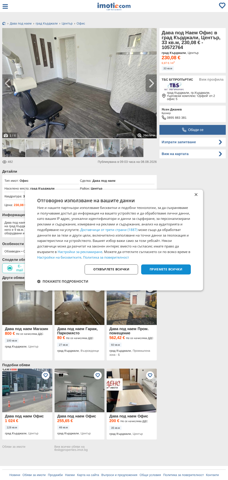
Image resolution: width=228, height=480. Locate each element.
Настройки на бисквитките (59, 257)
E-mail (19, 268)
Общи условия (150, 474)
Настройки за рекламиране (80, 251)
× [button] (195, 194)
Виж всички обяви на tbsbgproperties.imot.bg (71, 448)
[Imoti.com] (4, 24)
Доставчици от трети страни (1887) (108, 229)
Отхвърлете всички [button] (111, 269)
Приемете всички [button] (166, 269)
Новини (14, 474)
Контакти (212, 474)
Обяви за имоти (13, 446)
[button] (62, 281)
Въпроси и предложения (119, 474)
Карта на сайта (88, 474)
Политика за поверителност (183, 474)
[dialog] (114, 240)
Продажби (55, 474)
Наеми (70, 474)
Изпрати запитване (179, 142)
